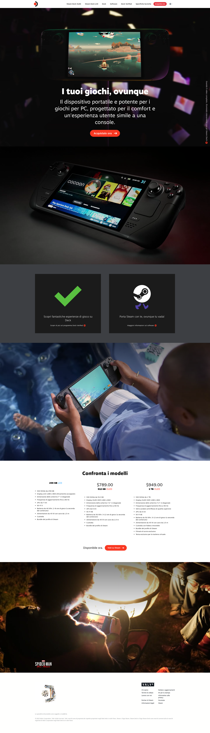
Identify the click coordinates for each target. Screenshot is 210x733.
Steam (160, 703)
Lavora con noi (147, 695)
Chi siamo (145, 690)
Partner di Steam (147, 700)
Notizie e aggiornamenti (166, 690)
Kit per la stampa (164, 693)
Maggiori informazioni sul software (140, 325)
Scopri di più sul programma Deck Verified (66, 325)
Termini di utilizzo (147, 693)
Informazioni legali (148, 703)
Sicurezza (161, 700)
